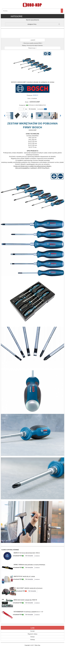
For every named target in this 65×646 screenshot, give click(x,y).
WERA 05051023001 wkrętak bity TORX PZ (25, 600)
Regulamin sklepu (32, 634)
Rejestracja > (32, 48)
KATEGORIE (17, 16)
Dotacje (32, 637)
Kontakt (32, 631)
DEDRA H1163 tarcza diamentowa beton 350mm (27, 553)
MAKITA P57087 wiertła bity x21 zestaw (24, 576)
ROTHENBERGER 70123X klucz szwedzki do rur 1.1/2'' (28, 611)
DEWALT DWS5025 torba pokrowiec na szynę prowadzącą (29, 564)
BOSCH (35, 95)
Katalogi (32, 639)
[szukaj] (62, 11)
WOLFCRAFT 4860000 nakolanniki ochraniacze (29, 588)
